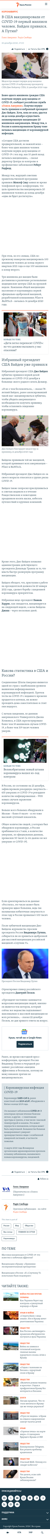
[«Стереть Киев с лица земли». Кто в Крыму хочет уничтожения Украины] (10, 1315)
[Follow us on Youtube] (17, 1498)
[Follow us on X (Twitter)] (10, 1498)
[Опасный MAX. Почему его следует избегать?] (10, 1461)
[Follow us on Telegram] (36, 1498)
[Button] (18, 49)
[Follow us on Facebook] (4, 1498)
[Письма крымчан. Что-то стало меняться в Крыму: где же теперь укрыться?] (10, 1400)
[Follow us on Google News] (30, 1498)
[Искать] (42, 1532)
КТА (19, 1532)
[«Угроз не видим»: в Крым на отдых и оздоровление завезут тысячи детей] (10, 1415)
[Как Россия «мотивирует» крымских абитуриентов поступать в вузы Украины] (10, 1330)
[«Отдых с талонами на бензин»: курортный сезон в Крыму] (10, 1367)
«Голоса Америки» (12, 106)
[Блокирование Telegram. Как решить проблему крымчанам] (10, 1446)
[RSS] (4, 1504)
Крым (23, 1428)
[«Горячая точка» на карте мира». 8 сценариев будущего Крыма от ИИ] (10, 1431)
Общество (25, 1328)
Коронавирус (10, 12)
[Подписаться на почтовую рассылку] (17, 1504)
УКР (30, 1532)
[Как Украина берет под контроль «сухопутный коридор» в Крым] (10, 1296)
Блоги (23, 1398)
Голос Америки (9, 38)
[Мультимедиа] (8, 1532)
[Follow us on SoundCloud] (43, 1498)
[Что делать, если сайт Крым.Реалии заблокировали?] (10, 1474)
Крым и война (27, 1313)
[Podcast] (10, 1504)
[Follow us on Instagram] (23, 1498)
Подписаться (25, 1044)
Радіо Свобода (25, 38)
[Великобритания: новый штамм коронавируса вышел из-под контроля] (25, 751)
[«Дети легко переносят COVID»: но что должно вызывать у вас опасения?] (25, 324)
